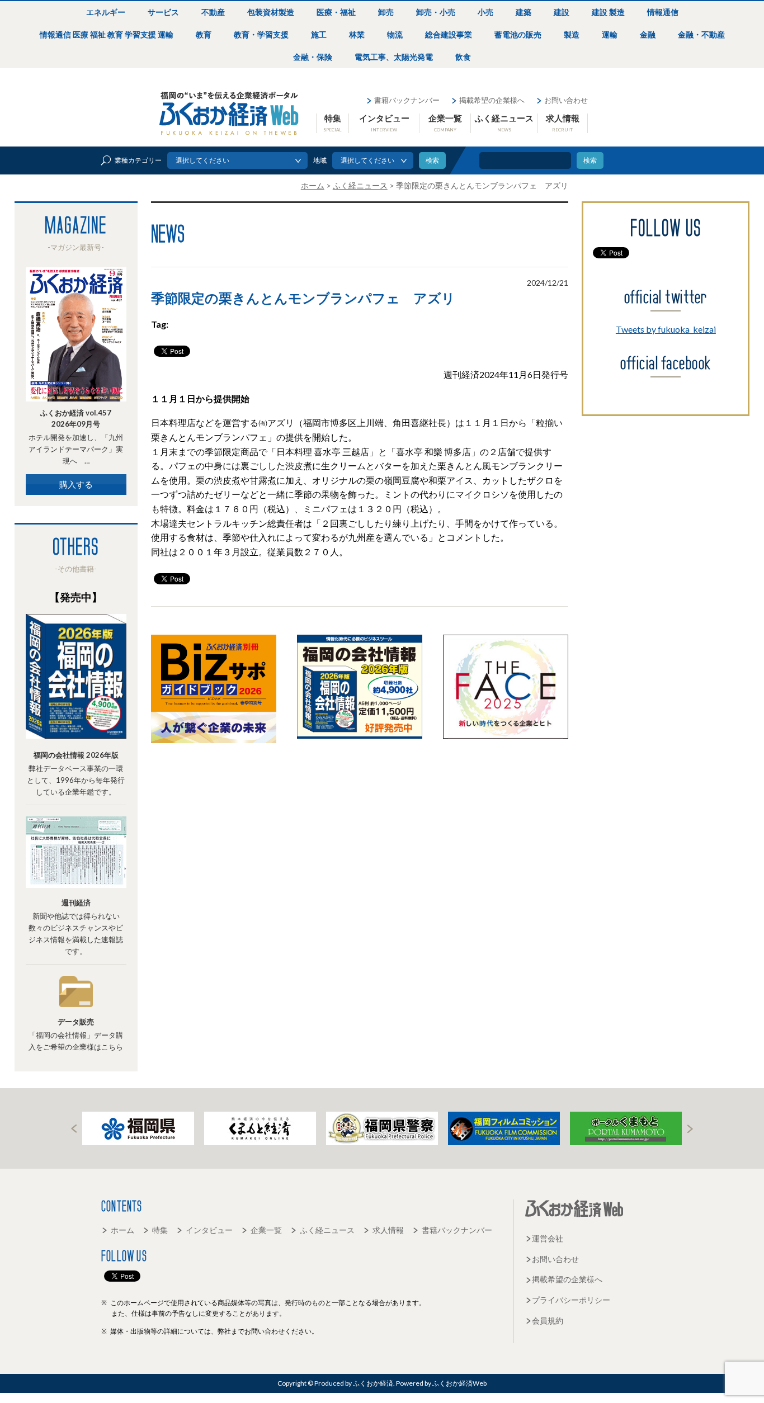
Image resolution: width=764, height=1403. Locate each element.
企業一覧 (445, 122)
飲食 (463, 57)
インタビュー (384, 122)
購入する (76, 484)
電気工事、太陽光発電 (394, 57)
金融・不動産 (701, 34)
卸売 (386, 12)
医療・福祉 (336, 12)
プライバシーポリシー (571, 1300)
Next (690, 1129)
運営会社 (547, 1238)
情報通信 (662, 12)
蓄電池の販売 (517, 34)
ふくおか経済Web (229, 113)
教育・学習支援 (261, 34)
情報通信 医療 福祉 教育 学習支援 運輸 (106, 34)
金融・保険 (312, 57)
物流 (395, 34)
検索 (590, 160)
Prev (74, 1129)
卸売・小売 (435, 12)
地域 (320, 160)
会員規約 (547, 1320)
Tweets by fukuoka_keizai (666, 329)
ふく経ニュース (504, 122)
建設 (561, 12)
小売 (485, 12)
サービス (163, 12)
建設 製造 (608, 12)
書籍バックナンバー (407, 100)
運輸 (609, 34)
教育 (203, 34)
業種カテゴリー (138, 160)
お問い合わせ (566, 100)
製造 (571, 34)
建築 (523, 12)
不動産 (213, 12)
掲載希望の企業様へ (492, 100)
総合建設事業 (448, 34)
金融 (647, 34)
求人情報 (562, 122)
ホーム (122, 1230)
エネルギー (105, 12)
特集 (332, 122)
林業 (357, 34)
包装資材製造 (270, 12)
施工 (319, 34)
